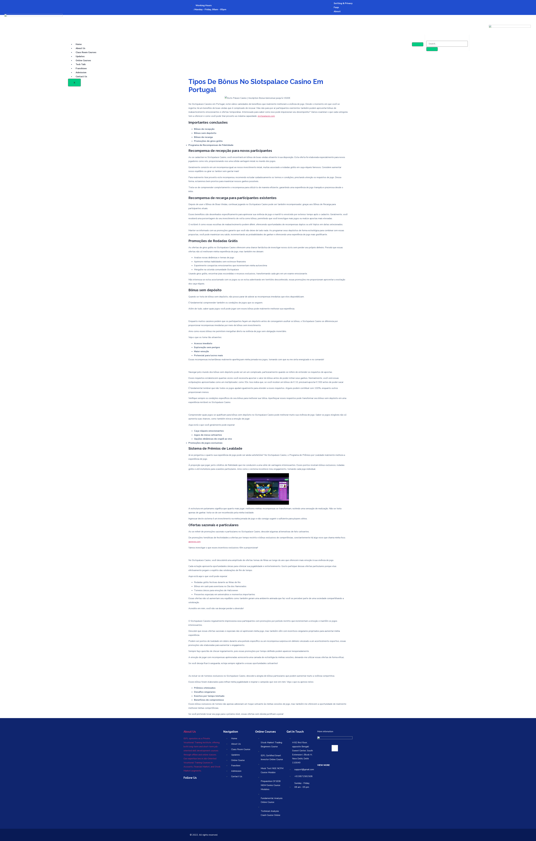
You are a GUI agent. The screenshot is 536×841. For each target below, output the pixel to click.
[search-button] (432, 49)
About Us (80, 48)
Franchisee (81, 68)
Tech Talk (81, 64)
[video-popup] (335, 748)
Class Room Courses (86, 52)
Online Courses (83, 60)
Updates (80, 56)
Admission (81, 72)
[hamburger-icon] (417, 44)
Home (79, 44)
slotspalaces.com (266, 116)
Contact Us (81, 76)
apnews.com (194, 541)
